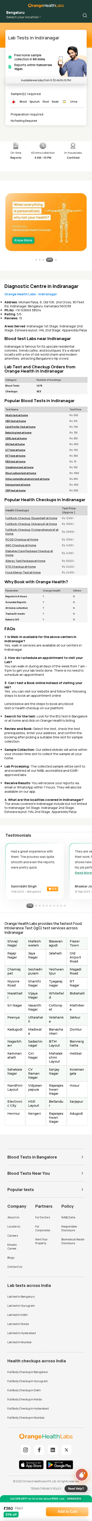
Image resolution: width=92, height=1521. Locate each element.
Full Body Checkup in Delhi (24, 1390)
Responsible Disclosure (69, 1228)
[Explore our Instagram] (26, 1450)
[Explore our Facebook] (39, 1450)
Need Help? (76, 1488)
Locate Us (13, 1226)
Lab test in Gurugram (21, 1306)
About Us (13, 1217)
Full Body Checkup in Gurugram (27, 1381)
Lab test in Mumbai (19, 1342)
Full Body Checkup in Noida (24, 1399)
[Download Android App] (59, 1465)
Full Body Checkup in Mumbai (25, 1418)
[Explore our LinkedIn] (53, 1450)
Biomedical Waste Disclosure (72, 1241)
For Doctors (42, 1217)
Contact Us (14, 1267)
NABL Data (68, 1217)
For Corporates (42, 1228)
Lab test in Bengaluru (21, 1296)
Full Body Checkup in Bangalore (27, 1372)
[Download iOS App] (32, 1465)
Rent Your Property (41, 1241)
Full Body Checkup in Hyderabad (28, 1408)
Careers (12, 1235)
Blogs (10, 1258)
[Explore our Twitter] (66, 1450)
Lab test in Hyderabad (21, 1333)
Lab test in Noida (18, 1324)
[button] (85, 15)
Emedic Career (12, 1246)
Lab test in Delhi (17, 1315)
